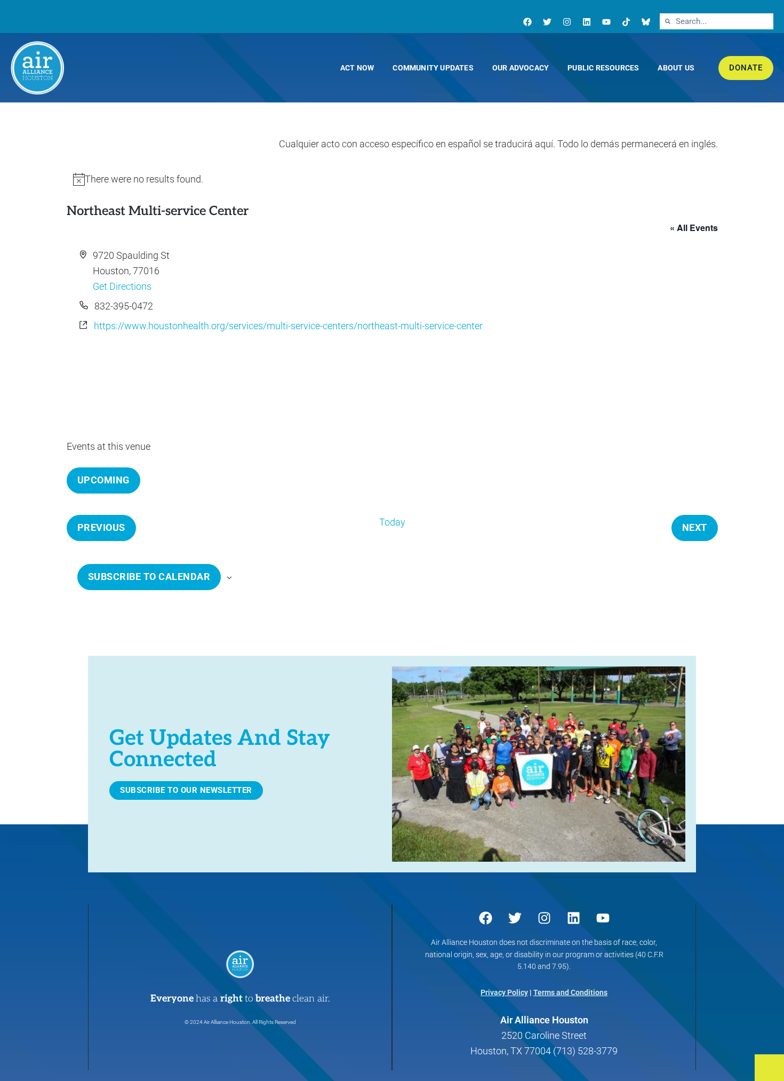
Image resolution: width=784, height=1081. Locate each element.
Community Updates (433, 67)
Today (392, 522)
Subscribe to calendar (149, 576)
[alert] (392, 179)
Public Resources (603, 67)
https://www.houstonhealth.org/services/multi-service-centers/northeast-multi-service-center (288, 325)
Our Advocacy (520, 67)
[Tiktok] (626, 21)
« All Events (694, 227)
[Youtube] (606, 21)
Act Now (357, 67)
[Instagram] (566, 21)
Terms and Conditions (570, 992)
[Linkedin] (586, 21)
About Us (676, 67)
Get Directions (122, 286)
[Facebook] (527, 21)
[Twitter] (547, 21)
